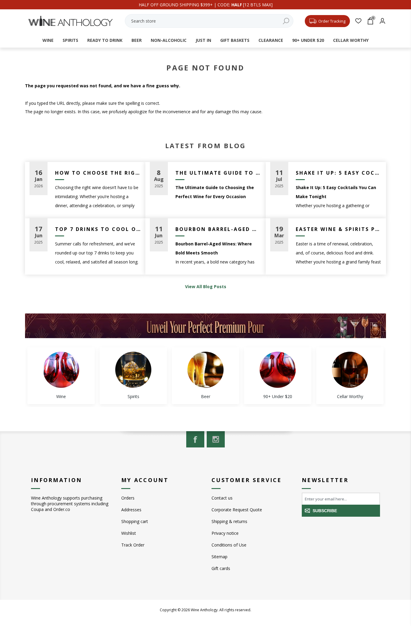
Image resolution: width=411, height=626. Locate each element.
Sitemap (219, 556)
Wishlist (128, 533)
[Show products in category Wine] (61, 370)
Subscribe (325, 510)
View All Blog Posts (205, 286)
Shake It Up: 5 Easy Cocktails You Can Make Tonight (339, 173)
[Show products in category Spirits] (133, 370)
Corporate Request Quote (237, 509)
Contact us (222, 498)
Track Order (132, 545)
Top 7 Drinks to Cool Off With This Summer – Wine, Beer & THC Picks (98, 229)
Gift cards (221, 568)
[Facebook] (195, 439)
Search (285, 21)
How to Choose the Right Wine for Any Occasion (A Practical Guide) (98, 173)
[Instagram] (216, 439)
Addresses (131, 509)
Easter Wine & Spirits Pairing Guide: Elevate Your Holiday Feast (339, 229)
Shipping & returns (229, 521)
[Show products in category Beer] (205, 370)
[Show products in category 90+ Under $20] (278, 370)
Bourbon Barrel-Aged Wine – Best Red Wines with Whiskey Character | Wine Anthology (218, 229)
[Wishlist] (358, 21)
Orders (127, 498)
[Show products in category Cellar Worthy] (350, 370)
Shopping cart (134, 521)
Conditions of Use (229, 545)
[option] (61, 375)
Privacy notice (225, 533)
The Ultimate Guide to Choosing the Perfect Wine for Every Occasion (218, 173)
